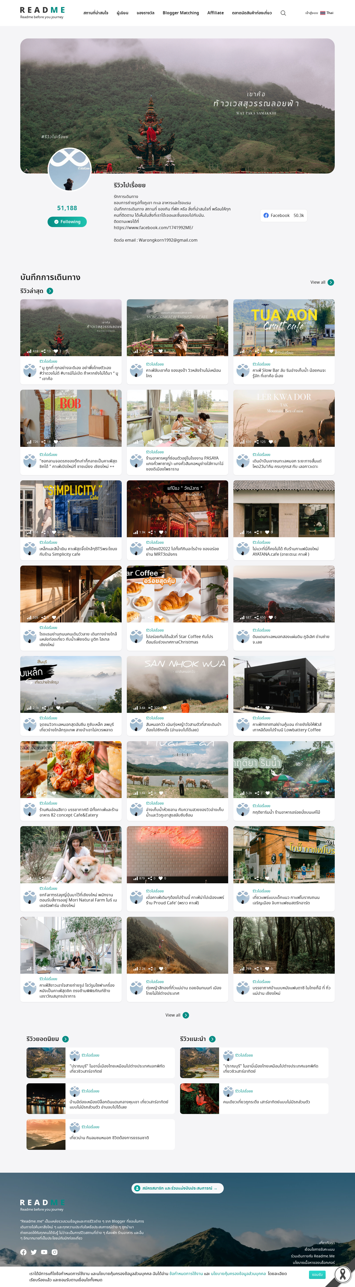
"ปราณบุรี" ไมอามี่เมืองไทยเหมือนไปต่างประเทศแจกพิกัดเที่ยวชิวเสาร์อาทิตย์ (117, 1069)
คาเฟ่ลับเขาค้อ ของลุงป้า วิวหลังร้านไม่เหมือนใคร (183, 373)
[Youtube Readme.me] (44, 1252)
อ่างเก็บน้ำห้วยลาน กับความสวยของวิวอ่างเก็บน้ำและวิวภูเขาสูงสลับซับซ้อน (185, 812)
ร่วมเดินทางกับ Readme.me (313, 1256)
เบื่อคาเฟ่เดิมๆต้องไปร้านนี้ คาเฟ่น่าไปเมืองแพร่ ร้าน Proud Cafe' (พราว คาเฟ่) (185, 900)
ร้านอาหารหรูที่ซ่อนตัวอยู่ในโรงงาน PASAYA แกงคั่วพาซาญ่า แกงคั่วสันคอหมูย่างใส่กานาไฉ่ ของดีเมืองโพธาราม (184, 463)
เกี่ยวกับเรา (327, 1243)
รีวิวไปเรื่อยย (48, 361)
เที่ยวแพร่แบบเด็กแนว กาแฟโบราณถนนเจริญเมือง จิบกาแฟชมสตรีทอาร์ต (286, 900)
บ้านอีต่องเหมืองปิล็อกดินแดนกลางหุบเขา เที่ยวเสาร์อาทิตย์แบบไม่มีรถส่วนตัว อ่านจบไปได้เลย (119, 1105)
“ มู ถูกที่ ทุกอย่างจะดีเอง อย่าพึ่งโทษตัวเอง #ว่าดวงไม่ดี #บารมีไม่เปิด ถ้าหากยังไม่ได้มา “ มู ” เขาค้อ (79, 373)
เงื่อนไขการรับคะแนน (320, 1249)
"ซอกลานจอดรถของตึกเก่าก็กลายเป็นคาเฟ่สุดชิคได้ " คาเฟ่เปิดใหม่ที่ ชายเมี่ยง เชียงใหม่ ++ (78, 464)
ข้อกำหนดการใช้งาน (186, 1274)
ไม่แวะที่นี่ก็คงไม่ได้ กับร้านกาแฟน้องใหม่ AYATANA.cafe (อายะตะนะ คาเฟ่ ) (286, 552)
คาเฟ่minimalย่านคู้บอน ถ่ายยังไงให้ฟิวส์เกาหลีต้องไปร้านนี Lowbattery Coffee (287, 727)
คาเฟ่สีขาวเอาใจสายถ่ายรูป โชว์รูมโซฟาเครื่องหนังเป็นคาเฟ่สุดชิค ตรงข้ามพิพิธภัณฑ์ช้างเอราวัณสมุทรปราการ (77, 990)
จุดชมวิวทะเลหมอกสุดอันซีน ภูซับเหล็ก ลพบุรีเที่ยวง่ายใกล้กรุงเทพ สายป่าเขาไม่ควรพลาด (77, 727)
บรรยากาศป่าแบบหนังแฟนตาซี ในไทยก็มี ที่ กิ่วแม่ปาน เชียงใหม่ (292, 991)
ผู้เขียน (122, 13)
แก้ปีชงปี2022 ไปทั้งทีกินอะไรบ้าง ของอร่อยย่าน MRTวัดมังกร (182, 552)
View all (318, 282)
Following (71, 222)
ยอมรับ (317, 1274)
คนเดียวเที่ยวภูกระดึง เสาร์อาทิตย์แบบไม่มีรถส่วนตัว (266, 1102)
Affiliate (215, 13)
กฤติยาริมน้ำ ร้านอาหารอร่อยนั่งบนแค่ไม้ (286, 812)
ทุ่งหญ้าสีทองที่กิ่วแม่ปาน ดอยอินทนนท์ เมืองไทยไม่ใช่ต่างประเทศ (183, 991)
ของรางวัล (145, 13)
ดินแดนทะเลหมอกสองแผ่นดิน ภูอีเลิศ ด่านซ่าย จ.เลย (291, 639)
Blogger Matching (181, 13)
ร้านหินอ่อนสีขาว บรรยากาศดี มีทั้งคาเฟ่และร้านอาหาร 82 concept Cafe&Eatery (79, 812)
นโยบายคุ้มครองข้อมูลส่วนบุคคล (239, 1274)
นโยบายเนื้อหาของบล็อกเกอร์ (314, 1262)
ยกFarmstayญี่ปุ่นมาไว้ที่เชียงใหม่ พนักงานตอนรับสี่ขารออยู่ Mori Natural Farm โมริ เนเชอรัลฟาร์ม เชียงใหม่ (78, 900)
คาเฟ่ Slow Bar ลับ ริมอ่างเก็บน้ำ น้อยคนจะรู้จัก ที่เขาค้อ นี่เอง (289, 373)
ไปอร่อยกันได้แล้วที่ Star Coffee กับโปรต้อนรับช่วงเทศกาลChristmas (179, 639)
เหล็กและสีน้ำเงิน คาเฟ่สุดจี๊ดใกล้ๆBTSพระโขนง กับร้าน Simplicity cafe (78, 552)
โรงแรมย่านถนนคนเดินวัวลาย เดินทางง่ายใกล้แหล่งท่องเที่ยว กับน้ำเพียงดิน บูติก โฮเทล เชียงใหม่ (78, 639)
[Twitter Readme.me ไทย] (34, 1252)
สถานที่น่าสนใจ (95, 13)
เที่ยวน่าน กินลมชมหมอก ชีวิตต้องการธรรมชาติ (109, 1138)
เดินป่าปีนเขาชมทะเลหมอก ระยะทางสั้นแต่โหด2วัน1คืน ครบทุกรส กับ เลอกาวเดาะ (287, 464)
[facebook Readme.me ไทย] (23, 1252)
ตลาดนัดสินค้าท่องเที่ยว (252, 13)
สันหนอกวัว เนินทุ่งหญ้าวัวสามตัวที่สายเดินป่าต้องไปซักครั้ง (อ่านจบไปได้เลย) (183, 727)
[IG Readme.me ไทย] (54, 1252)
